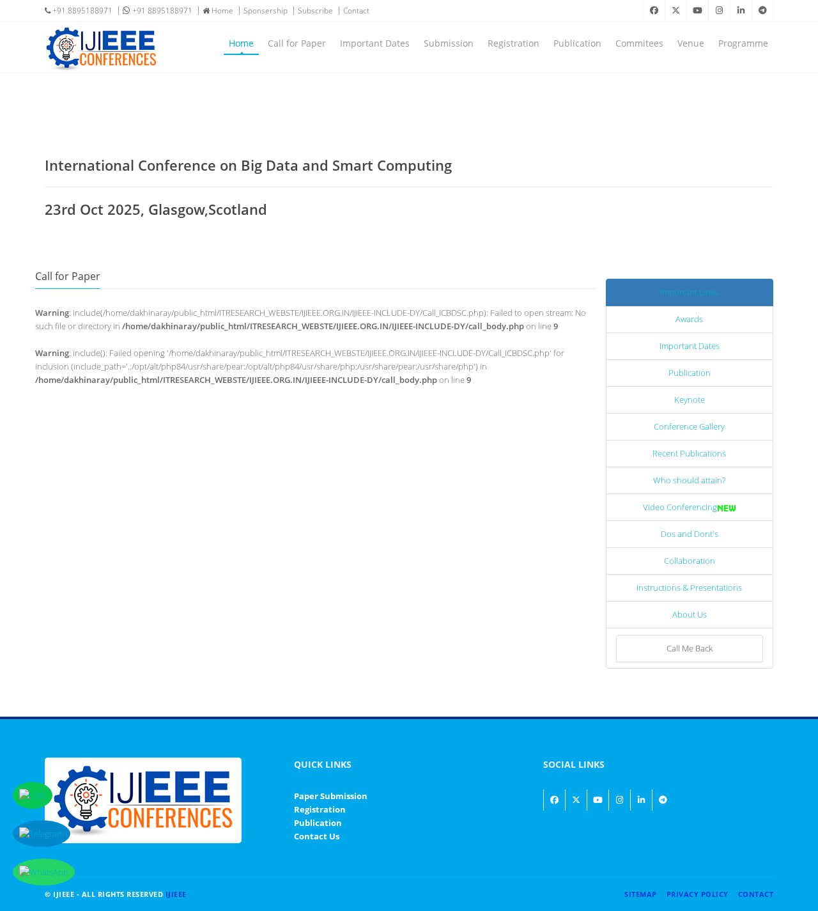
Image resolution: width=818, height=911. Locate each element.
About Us (689, 614)
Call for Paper (297, 43)
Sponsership (265, 10)
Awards (689, 319)
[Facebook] (654, 10)
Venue (690, 43)
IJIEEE (176, 894)
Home (221, 10)
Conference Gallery (689, 426)
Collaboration (689, 560)
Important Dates (375, 43)
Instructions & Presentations (689, 587)
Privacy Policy (698, 894)
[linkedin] (741, 10)
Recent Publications (689, 453)
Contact (356, 10)
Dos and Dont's (689, 534)
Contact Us (316, 836)
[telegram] (762, 10)
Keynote (689, 399)
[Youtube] (697, 10)
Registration (513, 43)
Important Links (689, 292)
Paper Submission (330, 796)
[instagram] (719, 10)
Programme (743, 43)
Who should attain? (689, 480)
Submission (449, 43)
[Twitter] (675, 10)
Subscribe (315, 10)
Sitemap (640, 894)
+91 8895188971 (81, 10)
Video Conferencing (680, 507)
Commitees (639, 43)
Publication (577, 43)
